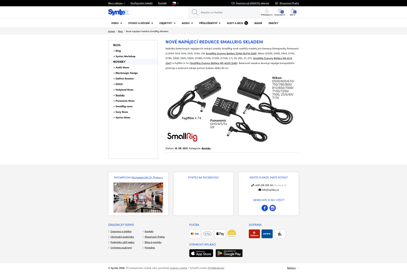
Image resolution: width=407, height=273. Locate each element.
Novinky (119, 62)
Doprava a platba (120, 231)
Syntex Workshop (125, 56)
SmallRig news (124, 106)
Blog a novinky (153, 242)
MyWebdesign (216, 268)
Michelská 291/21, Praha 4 (147, 177)
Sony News (122, 112)
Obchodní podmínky (122, 237)
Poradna (150, 247)
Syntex (111, 31)
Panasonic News (125, 100)
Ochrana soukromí (121, 247)
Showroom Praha (155, 237)
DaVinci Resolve (125, 78)
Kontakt (162, 3)
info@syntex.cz (270, 189)
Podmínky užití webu (122, 242)
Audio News (122, 67)
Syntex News (123, 117)
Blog (120, 31)
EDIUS (119, 84)
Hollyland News (124, 89)
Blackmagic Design (127, 73)
